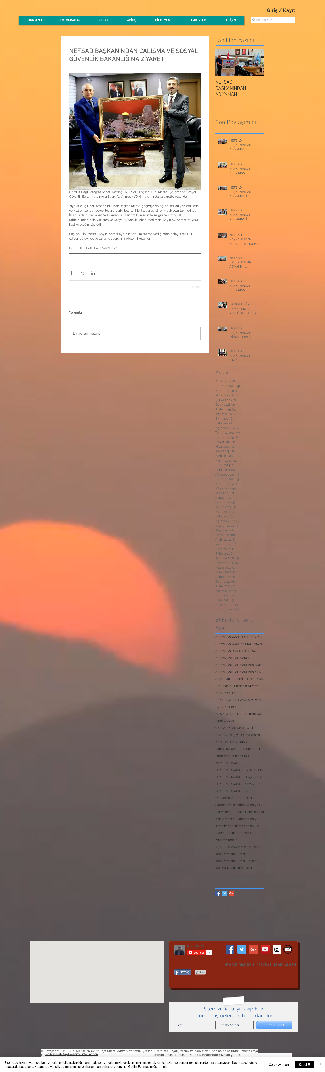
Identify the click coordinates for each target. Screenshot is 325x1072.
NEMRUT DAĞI (226, 762)
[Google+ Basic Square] (231, 893)
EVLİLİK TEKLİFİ (226, 707)
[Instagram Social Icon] (277, 949)
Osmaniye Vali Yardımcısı (233, 797)
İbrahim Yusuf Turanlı (230, 854)
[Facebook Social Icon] (230, 949)
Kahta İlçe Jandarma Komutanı (237, 748)
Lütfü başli (223, 756)
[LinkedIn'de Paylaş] (93, 273)
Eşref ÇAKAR (224, 721)
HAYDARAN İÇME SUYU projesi (237, 735)
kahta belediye (247, 819)
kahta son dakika (247, 826)
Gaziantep (254, 727)
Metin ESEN (241, 756)
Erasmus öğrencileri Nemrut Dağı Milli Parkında (239, 713)
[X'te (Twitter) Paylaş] (82, 273)
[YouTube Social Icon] (265, 949)
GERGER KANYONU (229, 727)
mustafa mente (226, 840)
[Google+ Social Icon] (253, 949)
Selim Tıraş (223, 812)
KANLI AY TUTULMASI (231, 742)
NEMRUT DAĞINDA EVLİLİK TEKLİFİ (239, 770)
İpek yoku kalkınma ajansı (233, 867)
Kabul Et (305, 1064)
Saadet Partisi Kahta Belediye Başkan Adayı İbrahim (239, 805)
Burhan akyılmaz (246, 686)
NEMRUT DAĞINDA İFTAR (233, 791)
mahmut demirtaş (228, 832)
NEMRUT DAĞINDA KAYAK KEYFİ (239, 783)
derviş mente (224, 819)
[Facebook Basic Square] (217, 893)
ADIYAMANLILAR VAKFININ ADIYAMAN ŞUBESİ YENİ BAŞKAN (239, 665)
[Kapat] (319, 1064)
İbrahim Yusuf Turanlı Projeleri (236, 861)
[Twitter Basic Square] (224, 893)
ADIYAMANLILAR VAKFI (232, 658)
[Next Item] (257, 62)
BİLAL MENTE (225, 692)
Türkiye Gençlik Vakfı (249, 812)
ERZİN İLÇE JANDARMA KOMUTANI (239, 700)
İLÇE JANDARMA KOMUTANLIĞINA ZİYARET (239, 847)
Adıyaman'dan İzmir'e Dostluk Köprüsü (239, 678)
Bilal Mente (223, 686)
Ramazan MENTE (188, 1055)
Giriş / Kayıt (281, 10)
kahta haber (224, 826)
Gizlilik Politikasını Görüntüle (147, 1066)
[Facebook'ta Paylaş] (71, 273)
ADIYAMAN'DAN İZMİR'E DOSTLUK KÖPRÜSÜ (239, 651)
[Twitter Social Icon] (241, 949)
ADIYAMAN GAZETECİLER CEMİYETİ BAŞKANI (239, 637)
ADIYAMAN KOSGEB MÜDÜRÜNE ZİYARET (239, 643)
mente (248, 832)
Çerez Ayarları (279, 1064)
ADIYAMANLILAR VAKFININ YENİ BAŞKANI (239, 672)
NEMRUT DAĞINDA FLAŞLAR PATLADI (239, 777)
